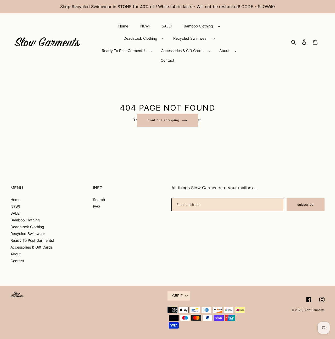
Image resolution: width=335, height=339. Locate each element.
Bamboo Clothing (25, 220)
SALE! (15, 213)
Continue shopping (163, 120)
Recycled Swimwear (27, 233)
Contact (17, 260)
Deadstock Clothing (27, 227)
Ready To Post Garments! (32, 240)
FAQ (96, 206)
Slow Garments (314, 310)
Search (99, 199)
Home (15, 199)
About (15, 254)
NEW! (15, 206)
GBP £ (177, 295)
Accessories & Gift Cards (31, 247)
